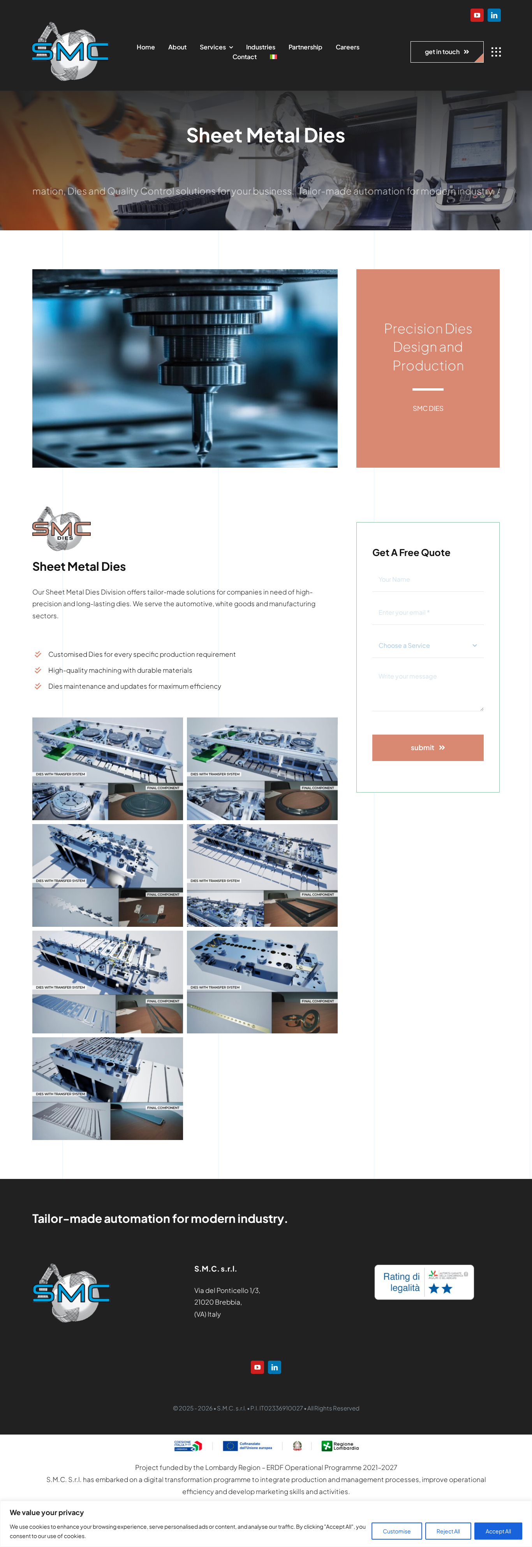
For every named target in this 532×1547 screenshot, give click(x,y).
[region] (266, 1524)
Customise (397, 1531)
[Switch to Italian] (273, 57)
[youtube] (477, 15)
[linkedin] (494, 15)
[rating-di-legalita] (424, 1266)
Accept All (498, 1531)
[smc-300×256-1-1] (70, 25)
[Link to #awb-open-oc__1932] (496, 52)
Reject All (448, 1531)
